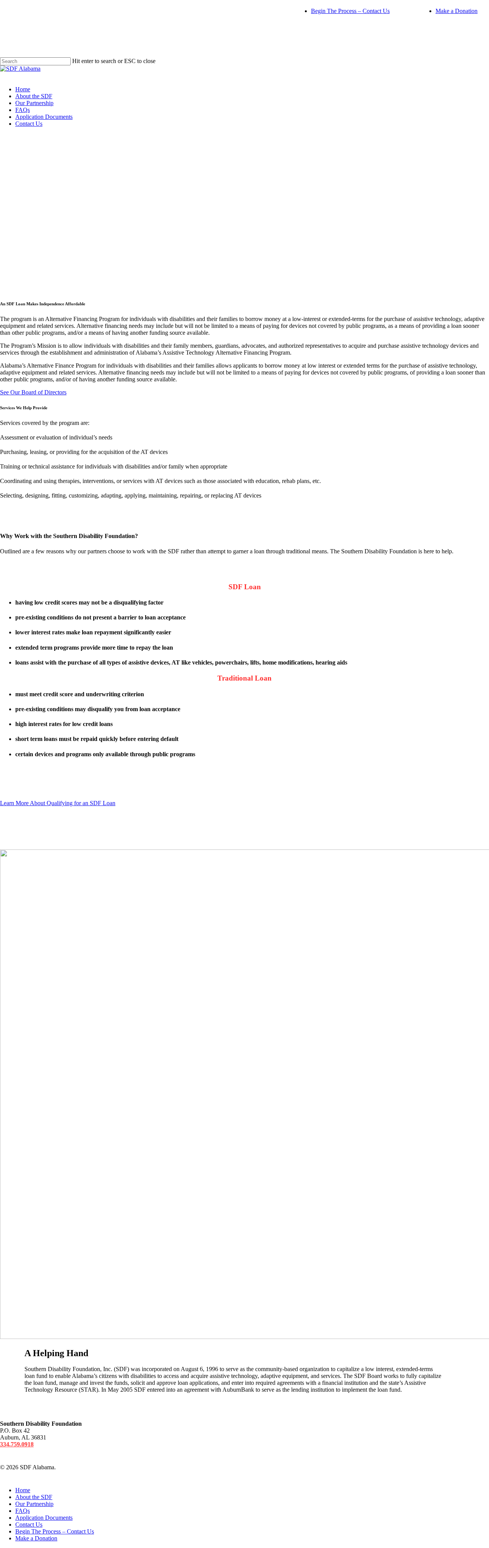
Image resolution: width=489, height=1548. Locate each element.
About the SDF (33, 96)
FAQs (22, 110)
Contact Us (28, 123)
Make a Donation (457, 11)
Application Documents (44, 116)
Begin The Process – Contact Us (350, 11)
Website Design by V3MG (89, 1467)
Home (22, 89)
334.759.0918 (17, 1444)
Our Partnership (34, 103)
